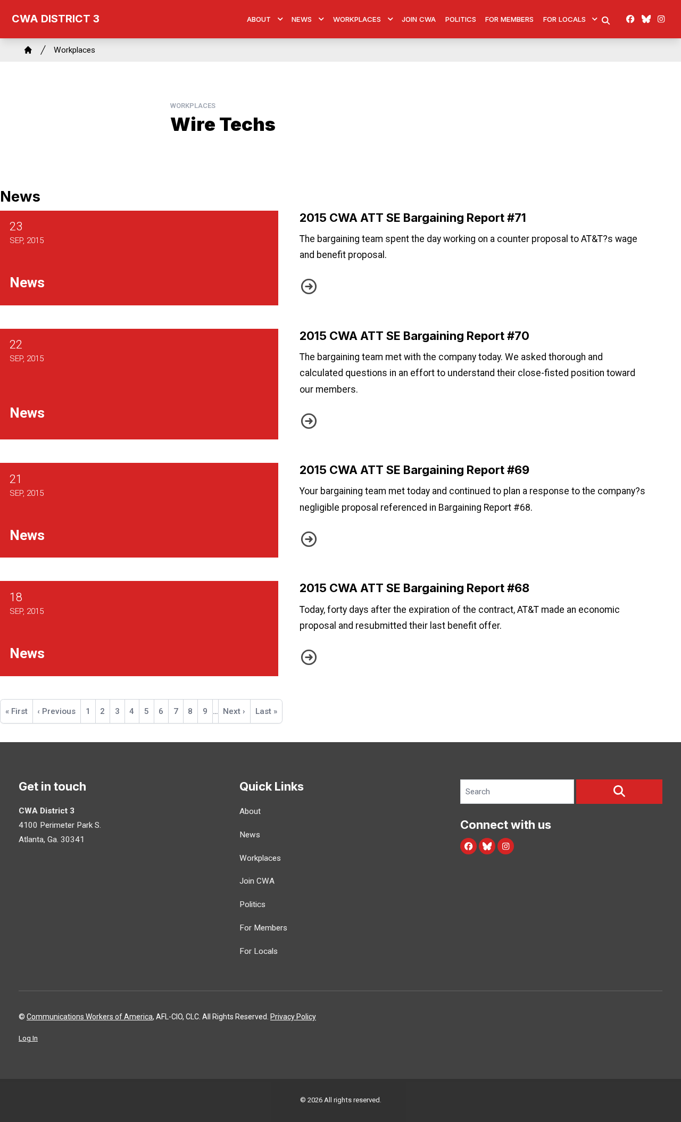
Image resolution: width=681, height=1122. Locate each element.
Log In (28, 1038)
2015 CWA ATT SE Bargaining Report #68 (414, 588)
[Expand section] (280, 19)
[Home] (28, 50)
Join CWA (419, 19)
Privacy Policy (293, 1016)
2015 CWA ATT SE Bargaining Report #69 (414, 470)
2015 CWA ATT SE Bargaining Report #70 (414, 336)
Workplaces (357, 19)
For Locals (564, 19)
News (302, 19)
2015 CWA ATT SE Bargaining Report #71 (413, 218)
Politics (460, 19)
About (259, 19)
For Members (509, 19)
